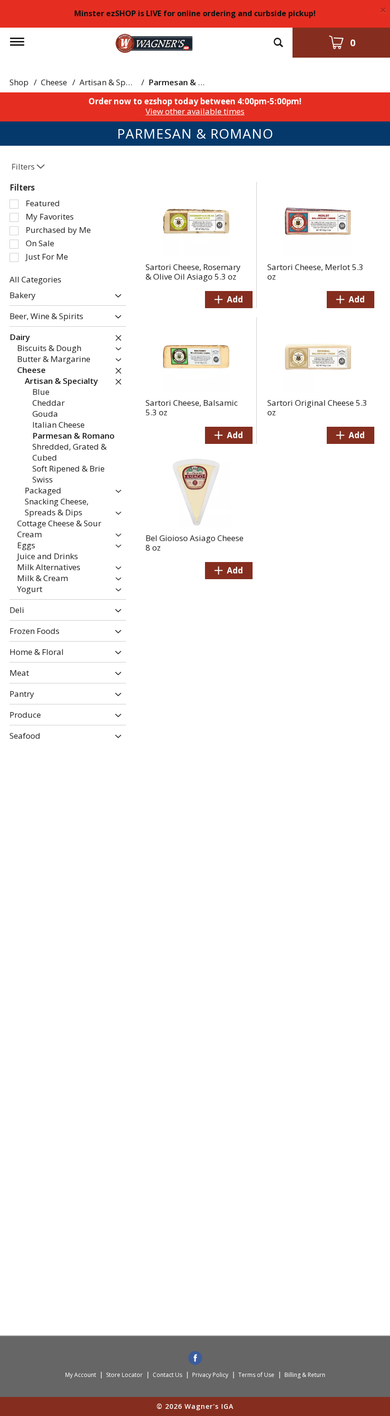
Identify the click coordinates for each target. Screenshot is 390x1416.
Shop (19, 82)
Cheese (54, 82)
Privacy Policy (210, 1375)
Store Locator (124, 1375)
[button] (116, 296)
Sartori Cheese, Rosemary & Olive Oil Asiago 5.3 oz (193, 271)
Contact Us (167, 1375)
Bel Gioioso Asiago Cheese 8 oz (195, 542)
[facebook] (195, 1358)
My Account (80, 1375)
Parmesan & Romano (189, 82)
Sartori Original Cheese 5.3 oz (317, 407)
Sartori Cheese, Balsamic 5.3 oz (192, 407)
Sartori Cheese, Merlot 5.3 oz (315, 271)
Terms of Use (256, 1375)
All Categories (35, 279)
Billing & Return (304, 1375)
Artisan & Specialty (114, 82)
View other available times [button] (195, 111)
